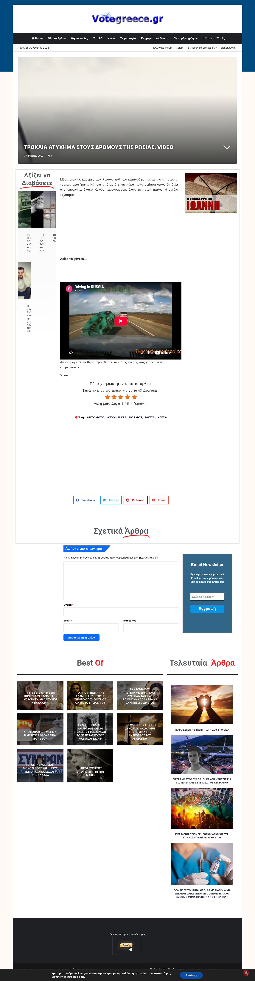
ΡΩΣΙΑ (150, 417)
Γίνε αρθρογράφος (186, 38)
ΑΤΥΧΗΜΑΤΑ (117, 417)
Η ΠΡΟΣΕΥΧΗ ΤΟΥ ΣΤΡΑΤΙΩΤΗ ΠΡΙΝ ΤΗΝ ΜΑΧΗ (90, 771)
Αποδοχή (191, 975)
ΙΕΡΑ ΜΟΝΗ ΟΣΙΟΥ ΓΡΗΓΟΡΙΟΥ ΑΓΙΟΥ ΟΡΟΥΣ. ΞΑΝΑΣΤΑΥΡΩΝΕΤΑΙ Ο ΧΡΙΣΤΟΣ (202, 836)
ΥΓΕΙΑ (162, 417)
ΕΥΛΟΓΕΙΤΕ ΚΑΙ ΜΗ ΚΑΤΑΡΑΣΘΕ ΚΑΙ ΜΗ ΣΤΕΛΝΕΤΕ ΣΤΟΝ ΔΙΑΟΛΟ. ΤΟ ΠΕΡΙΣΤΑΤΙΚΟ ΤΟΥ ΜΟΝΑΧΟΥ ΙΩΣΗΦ (90, 731)
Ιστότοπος (129, 620)
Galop (179, 47)
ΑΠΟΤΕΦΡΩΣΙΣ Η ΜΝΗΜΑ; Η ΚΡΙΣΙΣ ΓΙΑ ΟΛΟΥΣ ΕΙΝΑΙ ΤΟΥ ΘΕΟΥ (40, 735)
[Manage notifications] (246, 973)
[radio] (107, 397)
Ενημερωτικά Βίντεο (155, 38)
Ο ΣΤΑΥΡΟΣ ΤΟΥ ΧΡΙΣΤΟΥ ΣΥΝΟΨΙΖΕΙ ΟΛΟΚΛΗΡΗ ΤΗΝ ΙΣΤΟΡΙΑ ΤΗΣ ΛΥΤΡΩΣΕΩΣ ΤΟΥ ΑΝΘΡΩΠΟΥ (140, 731)
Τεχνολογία (128, 38)
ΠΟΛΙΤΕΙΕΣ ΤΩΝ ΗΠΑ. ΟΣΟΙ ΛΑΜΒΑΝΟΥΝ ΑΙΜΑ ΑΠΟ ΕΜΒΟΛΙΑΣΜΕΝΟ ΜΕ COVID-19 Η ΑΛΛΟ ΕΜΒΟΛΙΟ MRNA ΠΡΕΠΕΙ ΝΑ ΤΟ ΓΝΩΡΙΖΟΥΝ (202, 893)
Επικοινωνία (228, 47)
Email (67, 620)
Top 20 (97, 38)
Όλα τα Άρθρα (57, 38)
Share (64, 375)
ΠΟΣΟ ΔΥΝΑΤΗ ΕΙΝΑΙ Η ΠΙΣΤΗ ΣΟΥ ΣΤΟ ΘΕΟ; (202, 729)
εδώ (81, 977)
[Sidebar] (218, 38)
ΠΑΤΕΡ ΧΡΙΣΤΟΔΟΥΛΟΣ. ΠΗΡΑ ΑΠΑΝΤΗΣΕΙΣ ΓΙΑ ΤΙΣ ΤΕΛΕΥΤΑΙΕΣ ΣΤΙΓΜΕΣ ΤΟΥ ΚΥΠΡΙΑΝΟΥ (202, 781)
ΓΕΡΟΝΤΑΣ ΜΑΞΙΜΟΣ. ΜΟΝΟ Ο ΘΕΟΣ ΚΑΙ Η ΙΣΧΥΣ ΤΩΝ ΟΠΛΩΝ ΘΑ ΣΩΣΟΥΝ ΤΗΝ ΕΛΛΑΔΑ (40, 770)
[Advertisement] (120, 229)
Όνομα (68, 604)
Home (39, 38)
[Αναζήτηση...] (223, 38)
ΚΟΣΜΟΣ (135, 417)
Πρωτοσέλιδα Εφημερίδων (201, 47)
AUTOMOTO (96, 417)
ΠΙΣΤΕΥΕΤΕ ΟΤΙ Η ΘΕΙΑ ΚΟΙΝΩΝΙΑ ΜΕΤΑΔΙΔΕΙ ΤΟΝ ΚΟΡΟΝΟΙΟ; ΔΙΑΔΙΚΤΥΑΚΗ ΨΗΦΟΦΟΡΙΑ (40, 697)
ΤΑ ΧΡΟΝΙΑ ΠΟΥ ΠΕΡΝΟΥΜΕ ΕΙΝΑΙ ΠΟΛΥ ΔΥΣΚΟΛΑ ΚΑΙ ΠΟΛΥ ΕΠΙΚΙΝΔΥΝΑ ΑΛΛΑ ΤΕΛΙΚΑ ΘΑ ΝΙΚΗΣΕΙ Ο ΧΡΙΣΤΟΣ (140, 696)
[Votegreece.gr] (127, 19)
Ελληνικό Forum (162, 47)
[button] (85, 500)
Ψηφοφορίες (79, 38)
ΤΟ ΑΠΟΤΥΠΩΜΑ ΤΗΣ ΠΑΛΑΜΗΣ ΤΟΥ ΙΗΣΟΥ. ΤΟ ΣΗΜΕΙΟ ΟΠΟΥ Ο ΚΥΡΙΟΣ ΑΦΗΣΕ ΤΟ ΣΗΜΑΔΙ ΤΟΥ (90, 697)
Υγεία (111, 38)
